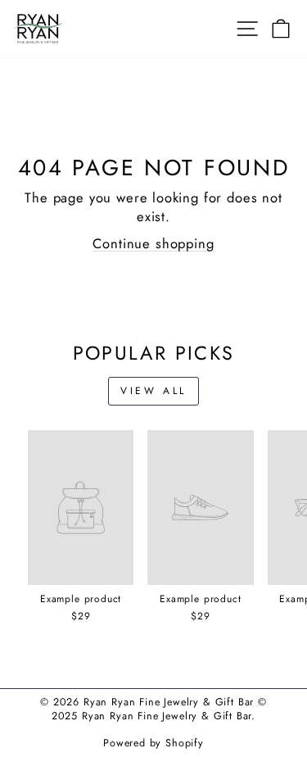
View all (153, 390)
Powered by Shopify (153, 743)
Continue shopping (153, 243)
